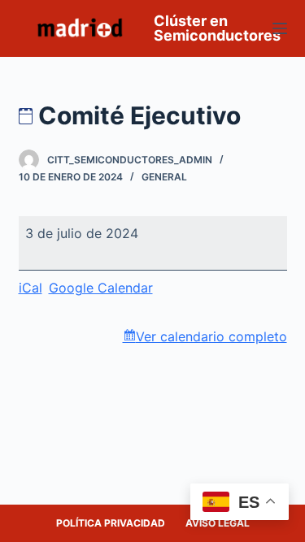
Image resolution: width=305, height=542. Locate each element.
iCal (30, 288)
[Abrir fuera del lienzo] (279, 28)
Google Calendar (101, 288)
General (164, 177)
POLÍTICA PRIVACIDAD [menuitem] (110, 523)
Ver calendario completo (211, 336)
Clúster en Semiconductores (217, 28)
